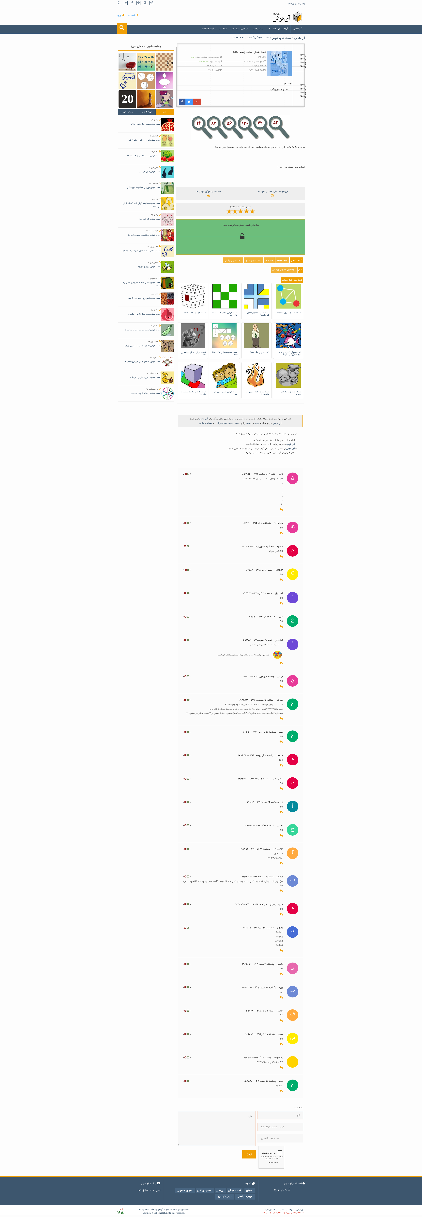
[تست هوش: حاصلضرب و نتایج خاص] (146, 62)
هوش (256, 423)
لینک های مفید (271, 1209)
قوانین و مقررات (240, 29)
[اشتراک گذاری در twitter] (189, 102)
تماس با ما (258, 29)
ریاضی (249, 423)
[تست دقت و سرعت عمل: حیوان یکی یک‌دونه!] (127, 80)
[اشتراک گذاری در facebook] (182, 102)
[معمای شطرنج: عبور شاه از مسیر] (146, 99)
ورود (119, 15)
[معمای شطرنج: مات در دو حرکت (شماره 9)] (164, 62)
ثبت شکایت (208, 29)
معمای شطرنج (205, 423)
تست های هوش (281, 38)
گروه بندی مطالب (279, 29)
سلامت (151, 1209)
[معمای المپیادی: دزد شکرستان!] (164, 99)
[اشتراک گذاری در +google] (197, 102)
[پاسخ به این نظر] (281, 510)
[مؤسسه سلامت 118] (120, 1211)
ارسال (249, 1154)
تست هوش (233, 423)
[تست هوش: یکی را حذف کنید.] (146, 80)
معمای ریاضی (221, 423)
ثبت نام (131, 15)
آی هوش (297, 29)
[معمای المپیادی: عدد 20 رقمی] (127, 99)
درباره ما (223, 29)
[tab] (127, 112)
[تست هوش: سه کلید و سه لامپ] (127, 62)
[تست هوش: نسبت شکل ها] (164, 80)
